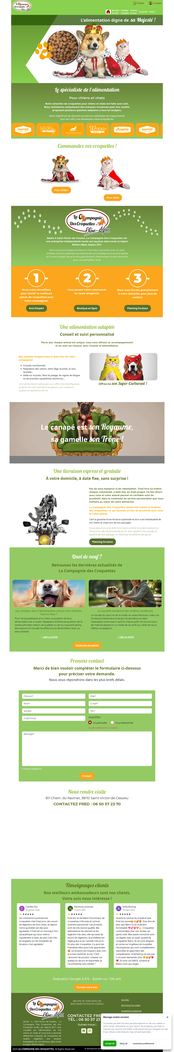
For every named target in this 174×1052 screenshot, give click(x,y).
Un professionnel (124, 722)
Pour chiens (61, 190)
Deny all (123, 1043)
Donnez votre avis (87, 987)
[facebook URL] (83, 1030)
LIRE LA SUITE (50, 637)
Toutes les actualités (87, 645)
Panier (140, 3)
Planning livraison (137, 308)
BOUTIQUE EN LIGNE (130, 1005)
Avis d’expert (36, 308)
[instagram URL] (89, 1030)
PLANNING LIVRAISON (125, 12)
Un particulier (100, 722)
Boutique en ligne (87, 308)
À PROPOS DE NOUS (133, 12)
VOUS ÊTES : (95, 717)
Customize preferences (143, 1043)
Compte (157, 3)
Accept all (109, 1043)
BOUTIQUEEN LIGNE (115, 12)
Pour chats (113, 197)
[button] (167, 1017)
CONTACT (152, 12)
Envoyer (87, 776)
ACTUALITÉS (143, 12)
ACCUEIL (125, 1000)
